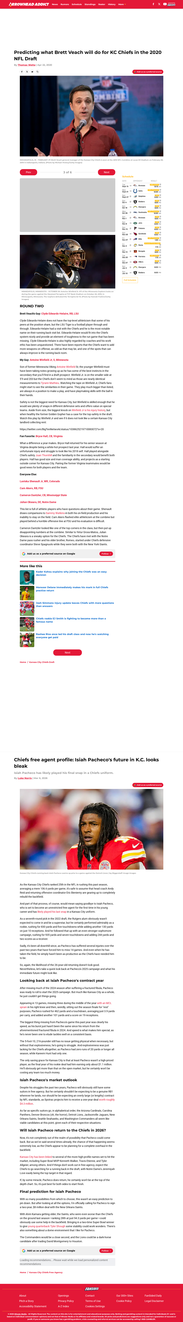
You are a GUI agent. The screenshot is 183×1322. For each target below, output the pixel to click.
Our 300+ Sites (124, 1295)
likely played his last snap (51, 911)
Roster (101, 4)
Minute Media (20, 1314)
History (111, 4)
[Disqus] (97, 704)
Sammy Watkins (55, 513)
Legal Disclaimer (154, 1300)
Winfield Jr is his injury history (88, 410)
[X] (159, 4)
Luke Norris (25, 778)
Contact (89, 1295)
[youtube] (165, 4)
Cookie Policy (124, 1300)
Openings (63, 1295)
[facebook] (153, 4)
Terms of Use (93, 1300)
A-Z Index (63, 1306)
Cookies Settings (95, 1306)
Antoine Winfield (66, 366)
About (22, 1295)
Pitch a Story (26, 1300)
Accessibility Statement (32, 1306)
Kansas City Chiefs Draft (41, 662)
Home (23, 662)
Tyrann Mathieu (50, 382)
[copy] (37, 72)
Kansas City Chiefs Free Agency (45, 1272)
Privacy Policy (66, 1300)
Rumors (65, 4)
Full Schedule (130, 280)
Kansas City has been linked (36, 1156)
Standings (90, 4)
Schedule (77, 4)
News (55, 4)
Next (106, 172)
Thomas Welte (26, 65)
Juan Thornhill (44, 455)
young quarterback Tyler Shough (46, 1226)
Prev (28, 172)
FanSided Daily (153, 1295)
